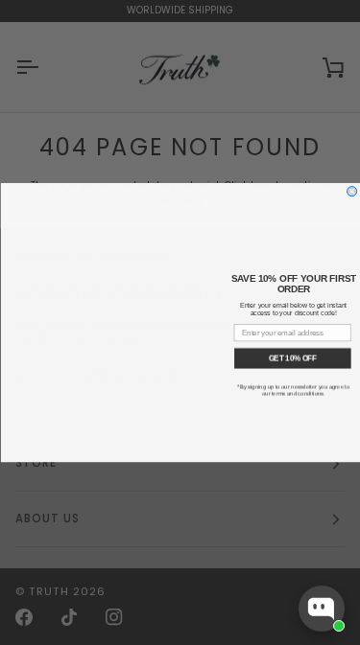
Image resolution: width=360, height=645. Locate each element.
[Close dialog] (351, 191)
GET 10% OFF (292, 357)
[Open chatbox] (322, 609)
